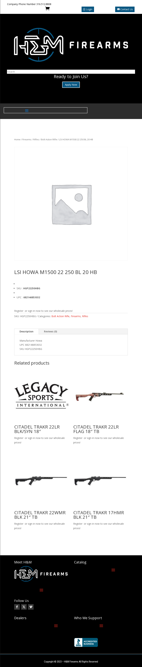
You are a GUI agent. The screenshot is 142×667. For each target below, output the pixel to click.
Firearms (26, 139)
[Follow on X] (24, 607)
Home (17, 139)
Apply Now (71, 84)
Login (89, 9)
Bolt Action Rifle (49, 139)
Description (26, 331)
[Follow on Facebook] (17, 607)
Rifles (36, 139)
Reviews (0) (50, 331)
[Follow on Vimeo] (31, 607)
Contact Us (126, 9)
